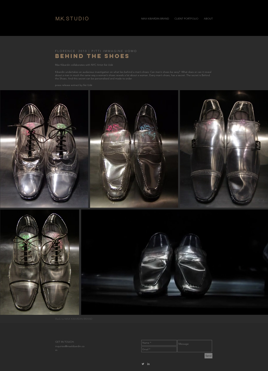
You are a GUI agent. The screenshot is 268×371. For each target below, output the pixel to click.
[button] (87, 18)
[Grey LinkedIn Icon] (148, 364)
